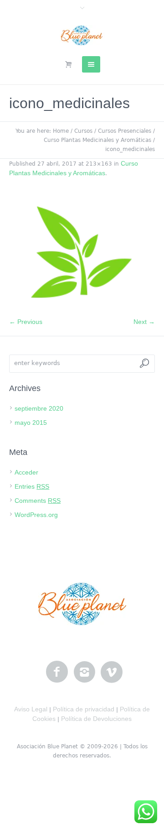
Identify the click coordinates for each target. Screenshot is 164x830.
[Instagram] (84, 672)
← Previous (25, 321)
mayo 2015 (31, 422)
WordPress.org (36, 514)
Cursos (83, 131)
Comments (38, 500)
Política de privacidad (83, 709)
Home (61, 131)
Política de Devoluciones (96, 718)
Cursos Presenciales (124, 131)
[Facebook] (57, 672)
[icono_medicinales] (82, 252)
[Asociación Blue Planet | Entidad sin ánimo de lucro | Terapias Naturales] (82, 35)
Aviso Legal (30, 709)
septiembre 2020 (39, 408)
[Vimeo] (111, 672)
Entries (32, 486)
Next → (144, 321)
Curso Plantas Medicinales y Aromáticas (97, 140)
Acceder (26, 472)
